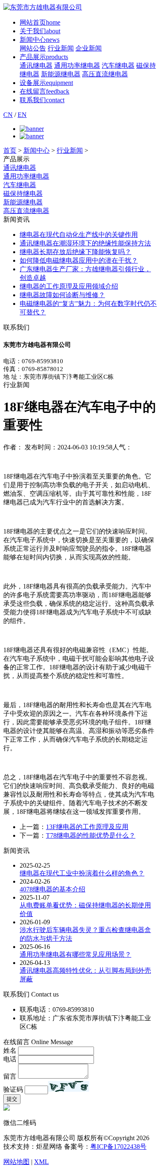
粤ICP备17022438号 (118, 1146)
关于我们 (40, 30)
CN (8, 114)
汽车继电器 (118, 65)
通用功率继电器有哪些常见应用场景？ (75, 954)
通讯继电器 (36, 65)
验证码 (13, 1089)
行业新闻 (61, 48)
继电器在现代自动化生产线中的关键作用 (79, 234)
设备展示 (46, 82)
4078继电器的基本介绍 (52, 889)
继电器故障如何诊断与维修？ (62, 294)
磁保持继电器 (23, 193)
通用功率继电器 (77, 65)
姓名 (9, 1050)
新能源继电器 (60, 74)
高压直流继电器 (105, 74)
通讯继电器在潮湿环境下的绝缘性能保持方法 (85, 243)
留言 (9, 1076)
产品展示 (44, 56)
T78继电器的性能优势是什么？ (90, 835)
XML (41, 1161)
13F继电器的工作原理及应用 (87, 826)
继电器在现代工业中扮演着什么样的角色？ (82, 873)
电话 (9, 1059)
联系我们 (42, 99)
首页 (9, 150)
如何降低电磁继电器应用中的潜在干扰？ (79, 260)
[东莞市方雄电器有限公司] (42, 7)
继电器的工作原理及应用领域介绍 (69, 286)
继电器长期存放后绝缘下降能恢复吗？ (75, 251)
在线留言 (44, 91)
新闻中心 (39, 39)
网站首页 (40, 22)
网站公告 (33, 48)
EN (22, 114)
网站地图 (16, 1161)
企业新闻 (88, 48)
